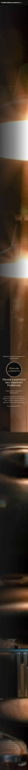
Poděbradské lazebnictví (11, 2)
